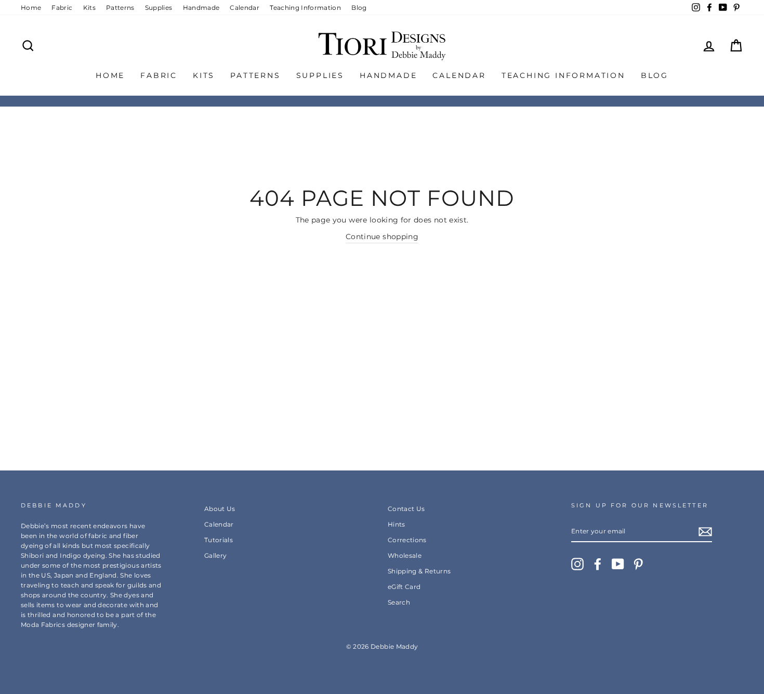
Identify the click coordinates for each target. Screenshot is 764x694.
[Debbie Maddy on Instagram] (577, 564)
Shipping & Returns (419, 571)
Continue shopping (382, 236)
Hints (396, 524)
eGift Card (404, 587)
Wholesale (404, 555)
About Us (219, 509)
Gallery (215, 555)
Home (31, 7)
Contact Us (406, 509)
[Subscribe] (705, 531)
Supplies (159, 7)
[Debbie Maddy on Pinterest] (638, 564)
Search (399, 602)
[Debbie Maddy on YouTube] (618, 564)
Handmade (201, 7)
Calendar (244, 7)
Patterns (120, 7)
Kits (89, 7)
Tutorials (218, 540)
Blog (358, 7)
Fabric (61, 7)
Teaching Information (305, 7)
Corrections (407, 540)
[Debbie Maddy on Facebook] (597, 564)
